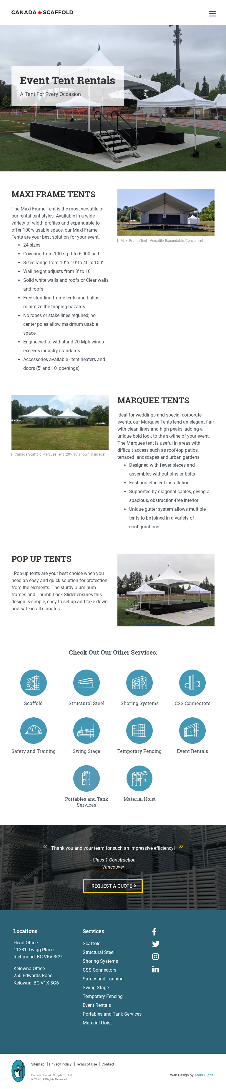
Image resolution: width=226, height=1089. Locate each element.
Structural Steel (98, 952)
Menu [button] (213, 19)
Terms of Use (86, 1064)
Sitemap (37, 1064)
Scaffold (92, 943)
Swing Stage (96, 987)
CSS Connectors (99, 970)
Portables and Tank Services (112, 1014)
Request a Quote (112, 886)
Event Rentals (97, 1005)
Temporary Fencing (103, 996)
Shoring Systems (100, 961)
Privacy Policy (60, 1064)
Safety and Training (103, 979)
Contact (108, 1064)
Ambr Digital (205, 1075)
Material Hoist (97, 1023)
